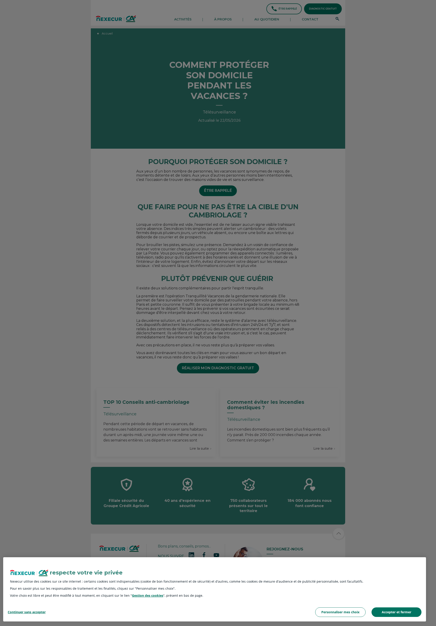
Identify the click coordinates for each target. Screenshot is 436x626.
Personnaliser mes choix (340, 612)
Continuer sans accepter (27, 612)
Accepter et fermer (396, 612)
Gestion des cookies (147, 595)
